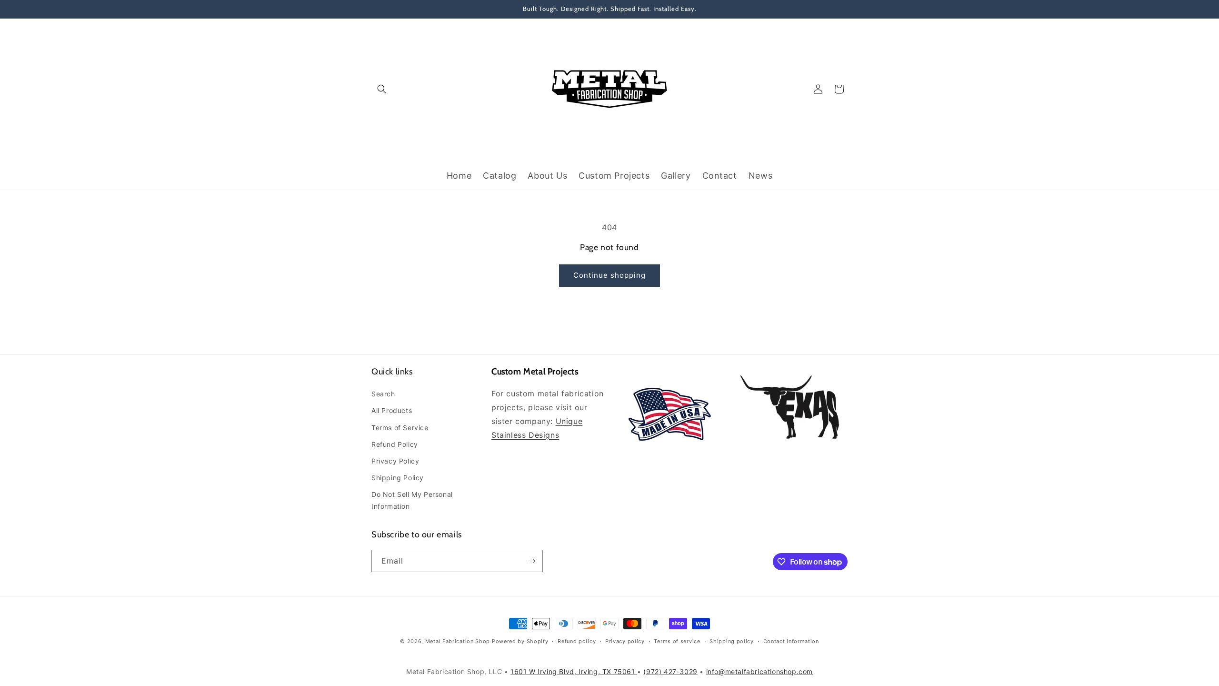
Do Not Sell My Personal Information (412, 500)
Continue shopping (609, 275)
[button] (381, 89)
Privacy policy (625, 641)
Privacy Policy (395, 461)
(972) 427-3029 (670, 671)
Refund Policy (394, 444)
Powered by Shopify (520, 641)
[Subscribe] (531, 561)
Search (383, 394)
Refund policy (577, 641)
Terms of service (677, 641)
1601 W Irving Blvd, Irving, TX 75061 (573, 671)
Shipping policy (731, 641)
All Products (391, 410)
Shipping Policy (397, 478)
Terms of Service (400, 428)
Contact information (791, 641)
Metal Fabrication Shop (457, 641)
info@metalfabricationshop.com (759, 671)
